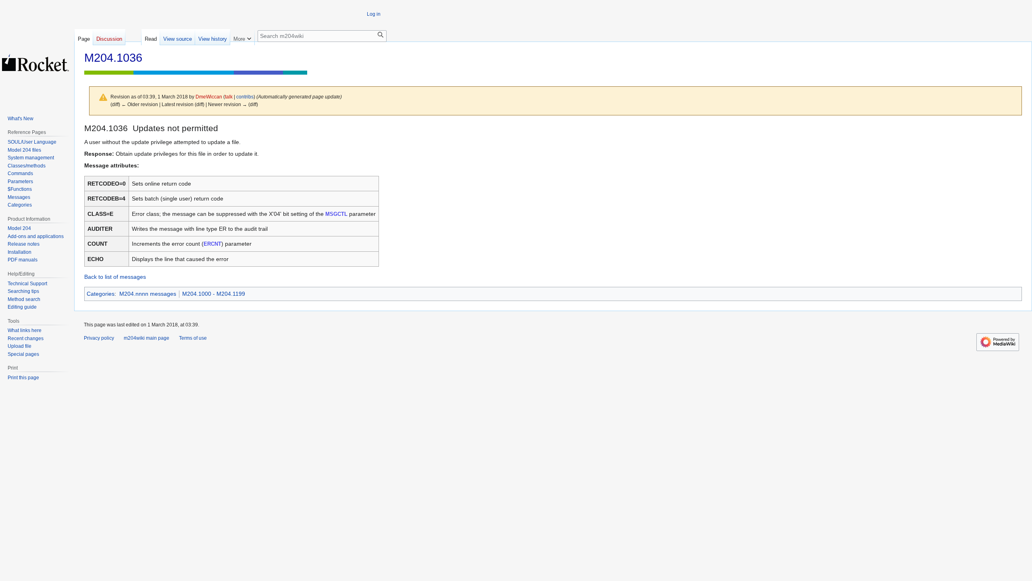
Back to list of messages (115, 277)
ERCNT (212, 244)
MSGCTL (336, 214)
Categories (100, 293)
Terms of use (193, 338)
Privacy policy (99, 338)
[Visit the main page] (35, 62)
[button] (242, 37)
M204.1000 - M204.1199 (213, 293)
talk (229, 96)
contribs (245, 96)
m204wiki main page (146, 338)
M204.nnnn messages (147, 293)
